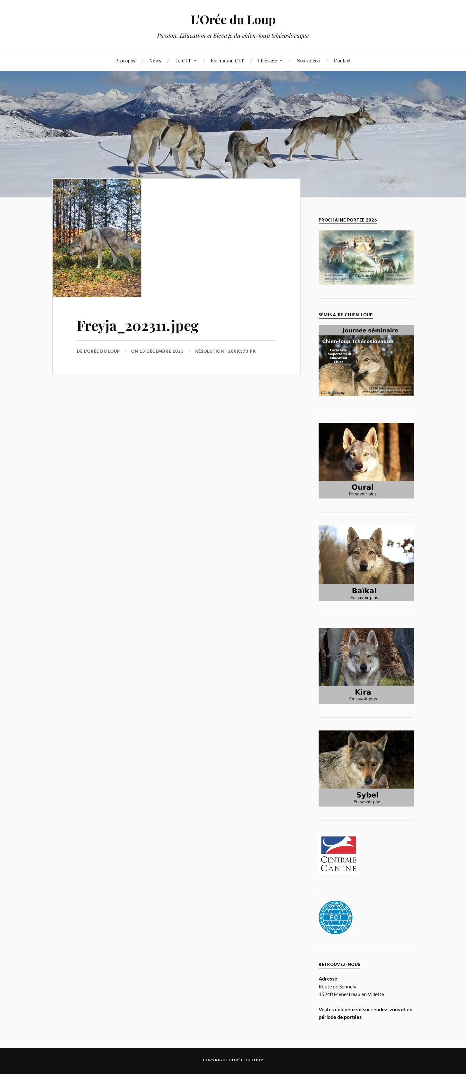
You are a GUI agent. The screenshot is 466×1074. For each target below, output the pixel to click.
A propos (125, 60)
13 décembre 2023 (161, 351)
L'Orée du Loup (233, 19)
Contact (342, 60)
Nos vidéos (308, 60)
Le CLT (183, 60)
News (155, 60)
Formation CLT (227, 60)
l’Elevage (267, 60)
